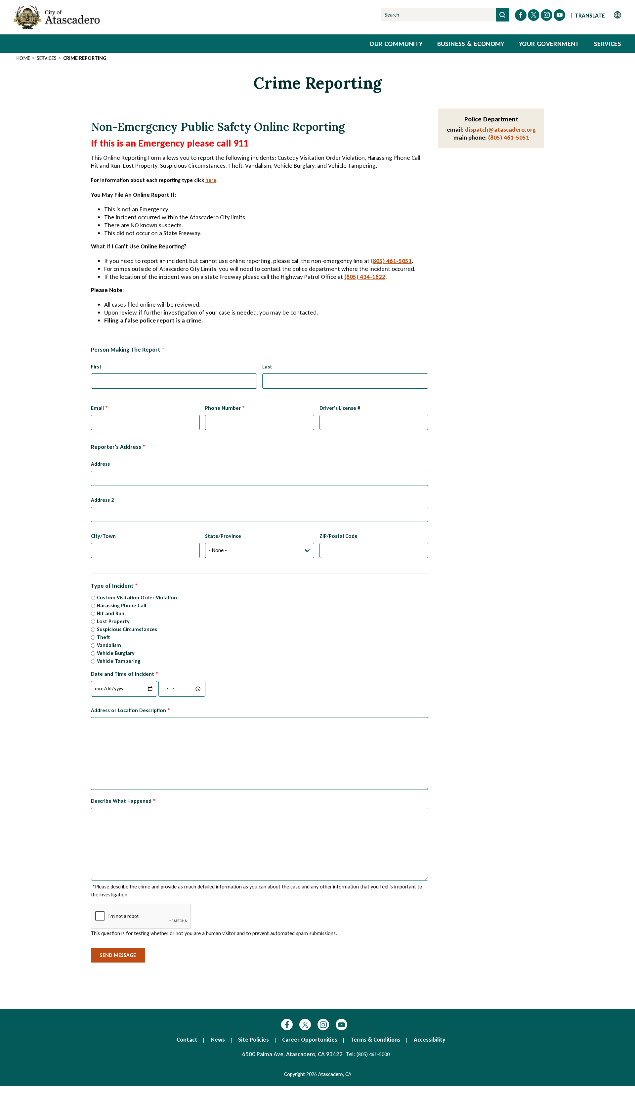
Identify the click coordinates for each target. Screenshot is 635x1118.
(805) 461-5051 (391, 261)
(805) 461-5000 (373, 1054)
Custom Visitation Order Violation (137, 597)
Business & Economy (470, 44)
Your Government (549, 44)
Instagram (323, 1024)
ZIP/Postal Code (338, 536)
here (210, 180)
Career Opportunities (309, 1039)
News (218, 1039)
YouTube (341, 1024)
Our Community (395, 44)
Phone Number (223, 408)
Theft (103, 637)
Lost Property (113, 621)
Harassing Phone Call (121, 605)
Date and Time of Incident (122, 674)
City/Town (103, 536)
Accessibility (429, 1039)
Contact (187, 1039)
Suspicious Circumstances (127, 629)
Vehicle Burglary (116, 653)
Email (97, 408)
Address (100, 464)
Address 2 (102, 500)
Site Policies (253, 1039)
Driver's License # (339, 408)
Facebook (287, 1024)
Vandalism (109, 645)
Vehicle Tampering (118, 661)
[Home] (58, 17)
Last (267, 367)
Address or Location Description (128, 710)
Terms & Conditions (376, 1039)
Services (607, 44)
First (96, 367)
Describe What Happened (121, 801)
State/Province (223, 536)
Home (23, 58)
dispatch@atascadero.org (500, 129)
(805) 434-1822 (364, 276)
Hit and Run (110, 613)
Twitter (305, 1024)
